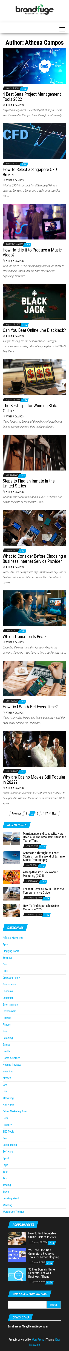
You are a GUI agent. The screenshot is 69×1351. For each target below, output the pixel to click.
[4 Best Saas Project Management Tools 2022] (34, 65)
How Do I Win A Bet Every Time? (30, 706)
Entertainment (10, 1004)
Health (6, 1051)
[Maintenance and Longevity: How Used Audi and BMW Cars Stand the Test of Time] (11, 838)
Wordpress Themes (13, 1211)
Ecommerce (9, 984)
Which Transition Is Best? (24, 636)
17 (46, 813)
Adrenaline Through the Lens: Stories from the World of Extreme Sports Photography (44, 856)
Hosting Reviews (12, 1064)
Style (5, 1165)
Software (8, 1151)
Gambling (8, 1038)
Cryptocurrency (11, 977)
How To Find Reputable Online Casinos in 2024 (41, 907)
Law (5, 1084)
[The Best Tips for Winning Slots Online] (34, 377)
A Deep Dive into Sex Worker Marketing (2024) (40, 873)
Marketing (8, 1098)
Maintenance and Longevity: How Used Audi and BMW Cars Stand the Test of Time (44, 837)
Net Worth (8, 1105)
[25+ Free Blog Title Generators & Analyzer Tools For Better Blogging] (17, 1255)
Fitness (7, 1024)
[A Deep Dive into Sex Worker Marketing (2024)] (11, 877)
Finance (7, 1018)
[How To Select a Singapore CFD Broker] (34, 141)
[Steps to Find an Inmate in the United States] (34, 452)
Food (5, 1031)
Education (8, 998)
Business (7, 957)
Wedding (7, 1205)
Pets (5, 1118)
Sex (5, 1138)
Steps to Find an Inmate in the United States (28, 483)
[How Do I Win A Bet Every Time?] (34, 678)
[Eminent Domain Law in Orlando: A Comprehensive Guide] (11, 893)
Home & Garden (11, 1058)
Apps (5, 944)
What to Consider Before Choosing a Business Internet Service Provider (34, 558)
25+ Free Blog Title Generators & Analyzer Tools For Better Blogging (43, 1253)
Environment (9, 1011)
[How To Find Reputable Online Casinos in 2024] (11, 910)
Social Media (10, 1145)
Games (6, 1044)
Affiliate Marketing (13, 937)
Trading (7, 1185)
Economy (8, 991)
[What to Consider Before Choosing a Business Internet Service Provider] (34, 527)
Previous (16, 813)
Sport (6, 1158)
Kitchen (7, 1078)
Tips (5, 1178)
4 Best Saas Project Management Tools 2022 (32, 96)
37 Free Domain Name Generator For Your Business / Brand (41, 1273)
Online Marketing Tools (15, 1111)
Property (8, 1125)
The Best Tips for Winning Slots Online (30, 408)
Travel (6, 1191)
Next (54, 813)
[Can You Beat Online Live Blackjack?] (34, 301)
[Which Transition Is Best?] (34, 608)
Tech (5, 1171)
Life (5, 1091)
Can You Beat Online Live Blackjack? (34, 330)
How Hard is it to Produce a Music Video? (32, 252)
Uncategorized (11, 1198)
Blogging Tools (11, 951)
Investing (8, 1071)
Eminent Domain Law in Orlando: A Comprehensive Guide (43, 890)
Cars (5, 964)
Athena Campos (15, 105)
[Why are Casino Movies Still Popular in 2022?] (34, 748)
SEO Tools (8, 1131)
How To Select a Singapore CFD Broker (30, 172)
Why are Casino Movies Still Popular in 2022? (34, 779)
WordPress (38, 1339)
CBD (5, 971)
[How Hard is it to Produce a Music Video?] (34, 221)
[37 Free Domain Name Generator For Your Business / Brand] (17, 1274)
